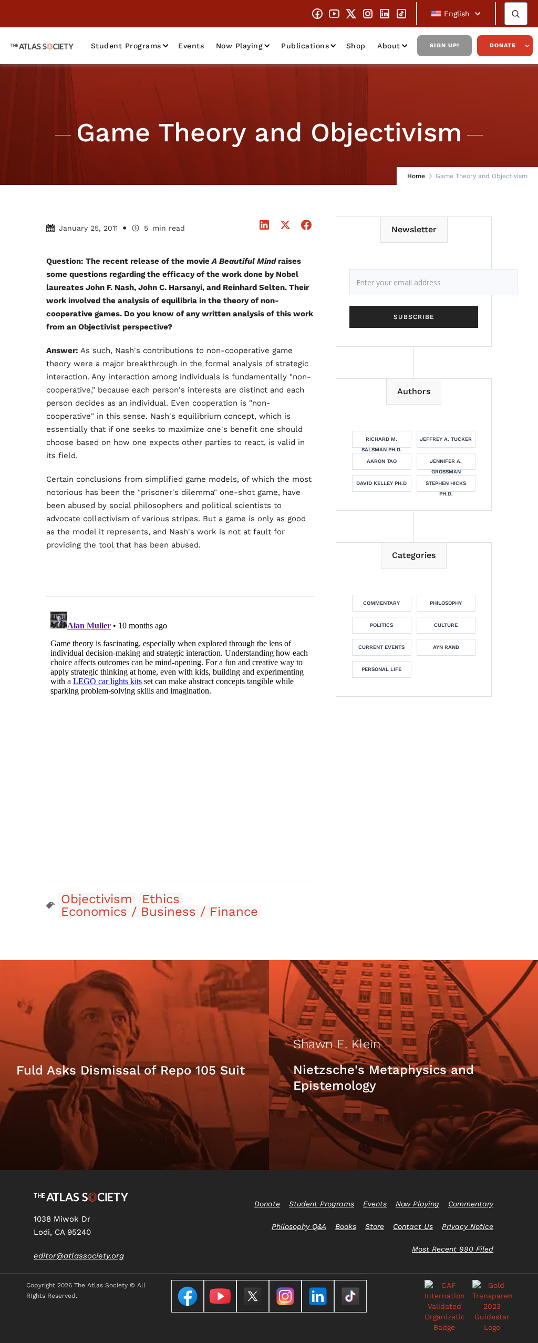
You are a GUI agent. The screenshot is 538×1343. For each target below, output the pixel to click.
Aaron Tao (382, 461)
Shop (356, 46)
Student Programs (126, 46)
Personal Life (381, 669)
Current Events (381, 647)
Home (416, 176)
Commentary (381, 603)
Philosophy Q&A (299, 1226)
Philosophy (446, 603)
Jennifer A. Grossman (446, 464)
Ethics (161, 899)
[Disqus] (180, 738)
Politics (381, 625)
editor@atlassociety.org (79, 1256)
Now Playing (239, 46)
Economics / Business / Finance (159, 911)
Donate (503, 45)
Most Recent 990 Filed (452, 1249)
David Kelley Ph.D (381, 483)
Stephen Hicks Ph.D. (446, 486)
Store (374, 1226)
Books (345, 1226)
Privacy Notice (467, 1226)
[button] (456, 14)
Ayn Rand (446, 647)
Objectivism (96, 899)
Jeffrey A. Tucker (446, 439)
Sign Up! (444, 45)
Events (191, 46)
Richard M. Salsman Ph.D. (381, 442)
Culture (446, 625)
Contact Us (413, 1226)
